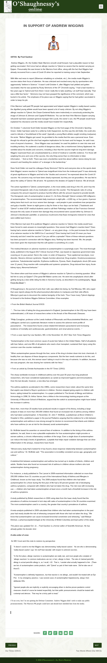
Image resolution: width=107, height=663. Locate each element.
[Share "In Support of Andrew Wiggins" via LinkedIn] (60, 633)
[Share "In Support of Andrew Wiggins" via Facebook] (44, 633)
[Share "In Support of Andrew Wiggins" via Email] (65, 633)
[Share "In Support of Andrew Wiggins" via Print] (71, 633)
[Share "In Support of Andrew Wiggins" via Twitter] (50, 633)
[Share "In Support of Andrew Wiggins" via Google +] (55, 633)
